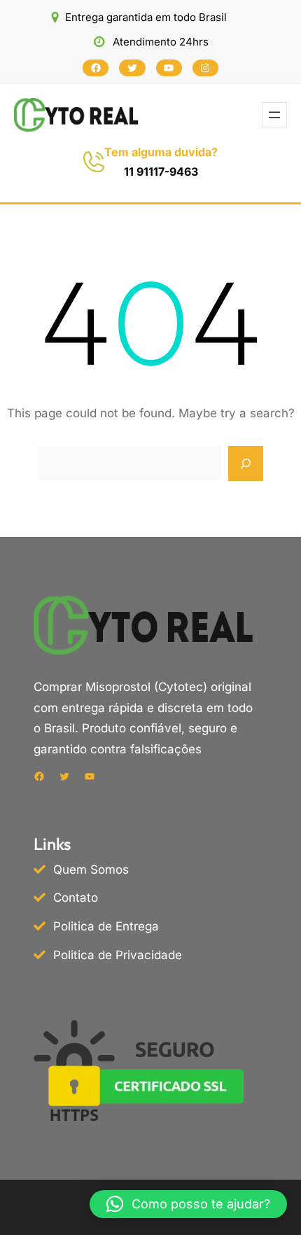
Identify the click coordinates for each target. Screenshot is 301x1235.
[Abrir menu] (274, 114)
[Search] (245, 463)
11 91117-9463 (161, 172)
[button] (188, 1204)
